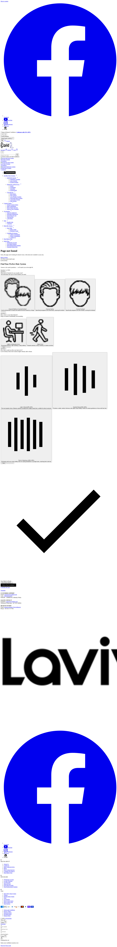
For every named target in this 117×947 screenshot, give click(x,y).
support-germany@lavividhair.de (12, 607)
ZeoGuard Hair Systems (16, 198)
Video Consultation (15, 234)
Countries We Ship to (9, 871)
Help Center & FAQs (9, 867)
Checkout (3, 924)
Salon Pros (7, 241)
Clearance (9, 223)
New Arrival (13, 195)
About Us (6, 864)
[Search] (17, 154)
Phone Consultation (15, 236)
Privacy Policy (7, 911)
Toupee (6, 895)
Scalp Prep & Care (11, 215)
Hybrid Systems (14, 182)
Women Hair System (9, 896)
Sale (5, 220)
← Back (3, 347)
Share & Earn (7, 884)
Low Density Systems (15, 196)
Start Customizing (11, 206)
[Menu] (2, 140)
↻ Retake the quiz (5, 587)
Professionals (13, 190)
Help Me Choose (8, 226)
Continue (3, 312)
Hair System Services (12, 207)
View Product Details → (6, 582)
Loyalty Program (8, 881)
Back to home (4, 257)
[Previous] (2, 134)
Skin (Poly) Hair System (10, 893)
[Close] (2, 152)
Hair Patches (13, 201)
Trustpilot (3, 590)
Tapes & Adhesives (12, 212)
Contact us (6, 865)
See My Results (10, 463)
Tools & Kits (10, 217)
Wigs (5, 898)
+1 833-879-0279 (7, 596)
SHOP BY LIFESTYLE (13, 184)
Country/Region (5, 136)
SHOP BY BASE (11, 178)
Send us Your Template (13, 209)
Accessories (7, 211)
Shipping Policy (8, 913)
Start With (9, 228)
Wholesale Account (12, 242)
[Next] (5, 134)
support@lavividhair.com (10, 594)
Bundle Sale (10, 222)
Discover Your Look (6, 945)
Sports (11, 186)
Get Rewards (7, 882)
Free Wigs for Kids (8, 885)
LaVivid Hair (8, 918)
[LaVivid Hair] (7, 147)
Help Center (13, 229)
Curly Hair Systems (15, 199)
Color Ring (10, 218)
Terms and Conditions (9, 910)
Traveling (12, 189)
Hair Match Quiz (8, 239)
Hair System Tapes (8, 901)
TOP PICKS (10, 192)
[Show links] (16, 175)
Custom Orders (8, 203)
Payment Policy (8, 914)
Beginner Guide (14, 231)
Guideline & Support (12, 233)
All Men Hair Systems (9, 175)
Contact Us (13, 237)
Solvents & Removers (12, 214)
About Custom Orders (12, 204)
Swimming (13, 187)
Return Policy (7, 915)
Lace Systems (13, 181)
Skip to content (4, 1)
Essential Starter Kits (12, 247)
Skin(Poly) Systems (15, 179)
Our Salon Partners (12, 244)
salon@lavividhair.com (12, 601)
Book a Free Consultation (8, 585)
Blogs (5, 868)
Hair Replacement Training (14, 245)
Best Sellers (13, 194)
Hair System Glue (8, 902)
